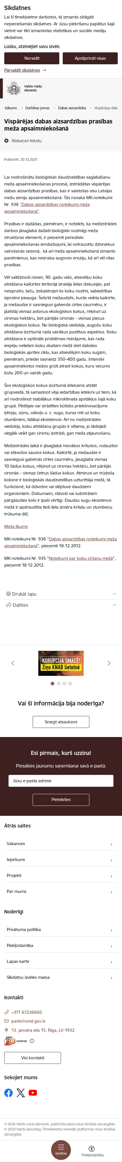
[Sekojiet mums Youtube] (33, 1092)
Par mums (16, 891)
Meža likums (16, 526)
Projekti (14, 875)
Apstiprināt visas (90, 58)
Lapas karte (18, 961)
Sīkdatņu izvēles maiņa (28, 977)
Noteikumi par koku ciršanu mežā (81, 558)
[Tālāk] (108, 663)
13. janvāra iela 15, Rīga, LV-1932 (43, 1030)
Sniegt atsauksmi (61, 722)
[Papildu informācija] (32, 1041)
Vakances (16, 843)
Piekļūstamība (20, 945)
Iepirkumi (16, 859)
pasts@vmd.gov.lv (28, 1021)
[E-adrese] (15, 1041)
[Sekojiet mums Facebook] (8, 1093)
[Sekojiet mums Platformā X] (20, 1093)
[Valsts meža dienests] (41, 95)
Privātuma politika (24, 929)
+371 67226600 (26, 1012)
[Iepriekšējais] (13, 663)
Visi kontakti (32, 1057)
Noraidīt (31, 58)
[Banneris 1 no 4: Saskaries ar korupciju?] (61, 663)
